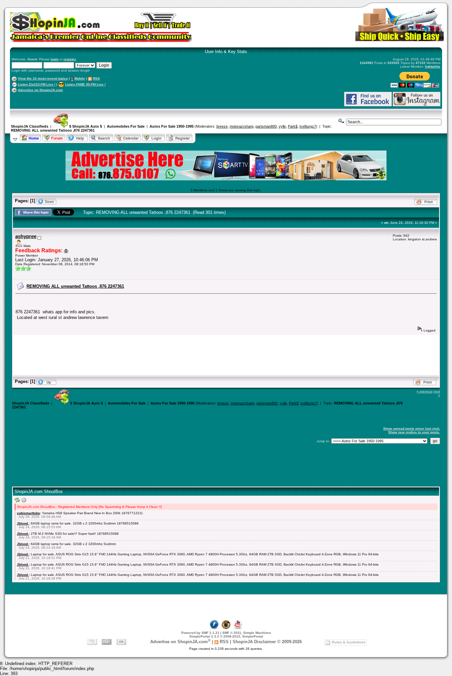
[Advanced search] (341, 121)
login (55, 59)
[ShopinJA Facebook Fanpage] (368, 105)
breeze (222, 126)
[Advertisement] (89, 98)
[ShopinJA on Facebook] (214, 628)
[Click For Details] (226, 178)
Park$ (292, 126)
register (70, 59)
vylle (282, 126)
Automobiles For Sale (126, 126)
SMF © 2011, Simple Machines (246, 633)
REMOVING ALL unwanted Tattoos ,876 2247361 (53, 130)
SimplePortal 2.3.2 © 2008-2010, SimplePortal (226, 636)
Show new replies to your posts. (414, 432)
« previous (424, 391)
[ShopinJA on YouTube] (238, 628)
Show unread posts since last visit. (411, 428)
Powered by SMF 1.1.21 (200, 633)
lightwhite (432, 66)
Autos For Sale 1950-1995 (172, 126)
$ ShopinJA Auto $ (85, 126)
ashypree (25, 236)
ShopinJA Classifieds (29, 126)
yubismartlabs (28, 513)
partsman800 (266, 126)
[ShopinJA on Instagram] (416, 105)
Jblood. (23, 523)
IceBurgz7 (307, 126)
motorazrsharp (241, 126)
